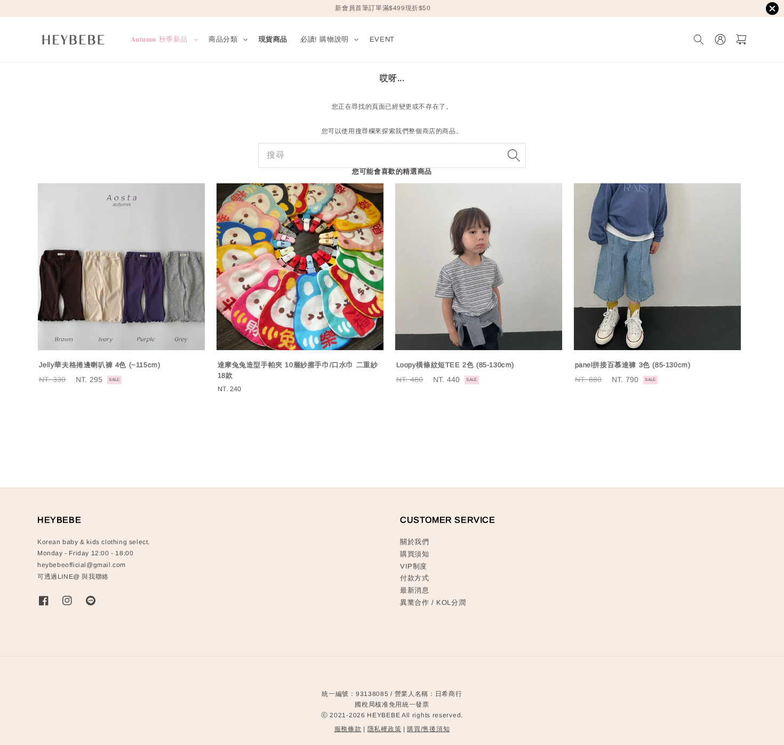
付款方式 (414, 578)
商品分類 (223, 39)
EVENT (382, 39)
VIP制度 (413, 566)
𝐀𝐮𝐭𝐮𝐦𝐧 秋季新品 (159, 39)
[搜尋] (513, 155)
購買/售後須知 (428, 729)
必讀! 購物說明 (324, 39)
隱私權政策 (384, 729)
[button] (698, 40)
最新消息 (414, 590)
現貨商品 (273, 39)
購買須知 (414, 554)
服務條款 (348, 729)
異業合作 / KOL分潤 (433, 602)
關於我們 (414, 542)
